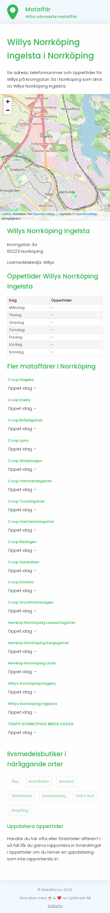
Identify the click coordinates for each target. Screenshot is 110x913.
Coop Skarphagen (25, 460)
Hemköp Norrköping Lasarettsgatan (41, 622)
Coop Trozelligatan (26, 501)
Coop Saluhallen (23, 562)
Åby (15, 781)
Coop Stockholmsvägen (30, 602)
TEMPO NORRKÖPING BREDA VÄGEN (40, 724)
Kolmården (39, 781)
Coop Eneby (19, 400)
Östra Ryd (85, 795)
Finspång (20, 810)
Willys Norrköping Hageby (32, 683)
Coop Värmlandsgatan (30, 481)
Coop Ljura (18, 440)
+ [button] (8, 101)
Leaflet (6, 213)
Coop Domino (21, 582)
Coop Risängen (22, 541)
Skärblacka (22, 795)
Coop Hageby (21, 379)
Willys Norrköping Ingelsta (32, 703)
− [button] (8, 110)
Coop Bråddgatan (25, 420)
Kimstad (66, 781)
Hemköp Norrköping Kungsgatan (38, 643)
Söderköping (54, 795)
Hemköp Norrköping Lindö (32, 663)
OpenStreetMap (44, 213)
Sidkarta (55, 905)
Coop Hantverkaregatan (31, 521)
